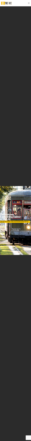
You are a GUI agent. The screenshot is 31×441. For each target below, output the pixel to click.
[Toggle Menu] (29, 3)
